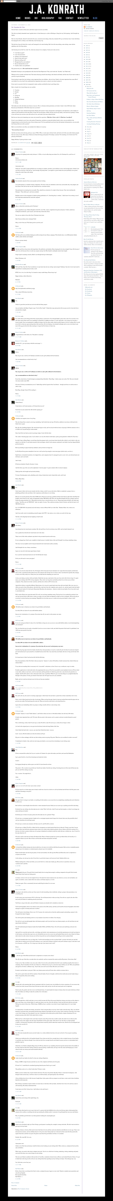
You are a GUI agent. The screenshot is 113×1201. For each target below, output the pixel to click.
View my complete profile (91, 30)
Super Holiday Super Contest (94, 108)
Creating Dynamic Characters (94, 121)
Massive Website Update (92, 106)
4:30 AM (18, 199)
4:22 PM (17, 1179)
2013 (87, 66)
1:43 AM (18, 174)
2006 (87, 82)
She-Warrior (18, 1168)
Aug (88, 133)
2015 (87, 61)
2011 (87, 71)
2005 (87, 84)
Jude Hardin (18, 298)
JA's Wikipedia (88, 295)
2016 (87, 59)
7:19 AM (18, 994)
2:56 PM (17, 681)
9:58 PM (17, 978)
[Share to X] (38, 143)
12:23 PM (18, 228)
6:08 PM (17, 866)
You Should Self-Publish (89, 260)
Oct (88, 129)
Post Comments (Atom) (23, 1189)
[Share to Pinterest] (41, 143)
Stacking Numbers (91, 113)
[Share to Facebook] (39, 143)
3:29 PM (17, 260)
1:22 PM (17, 616)
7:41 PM (17, 885)
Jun (88, 138)
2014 (87, 64)
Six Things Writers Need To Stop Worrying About (91, 215)
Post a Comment (15, 1182)
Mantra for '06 (90, 88)
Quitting (89, 111)
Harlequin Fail (94, 192)
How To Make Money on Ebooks (91, 204)
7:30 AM (18, 312)
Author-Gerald (18, 178)
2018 (87, 55)
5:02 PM (17, 1118)
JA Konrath (18, 232)
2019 (87, 52)
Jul (88, 136)
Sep (88, 131)
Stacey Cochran (19, 152)
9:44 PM (17, 949)
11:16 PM (18, 519)
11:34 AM (18, 564)
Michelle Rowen (19, 264)
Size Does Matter (91, 115)
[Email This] (34, 143)
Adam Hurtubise (19, 747)
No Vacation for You (91, 91)
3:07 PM (17, 707)
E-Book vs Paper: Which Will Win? (95, 99)
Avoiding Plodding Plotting (93, 124)
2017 (87, 57)
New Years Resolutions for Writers (95, 101)
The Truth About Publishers (93, 104)
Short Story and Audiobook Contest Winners (93, 96)
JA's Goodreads (88, 291)
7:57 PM (17, 396)
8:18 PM (17, 412)
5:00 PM (17, 840)
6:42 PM (17, 1139)
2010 (87, 73)
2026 (87, 45)
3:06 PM (17, 689)
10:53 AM (18, 162)
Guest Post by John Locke (97, 248)
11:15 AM (18, 337)
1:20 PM (17, 242)
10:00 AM (18, 1051)
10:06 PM (18, 481)
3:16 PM (17, 743)
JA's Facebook (88, 289)
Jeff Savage (18, 568)
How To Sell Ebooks (88, 239)
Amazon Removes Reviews (90, 182)
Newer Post (14, 1185)
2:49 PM (17, 632)
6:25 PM (17, 282)
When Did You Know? (92, 93)
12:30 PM (18, 600)
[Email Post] (31, 142)
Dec (88, 86)
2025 (87, 48)
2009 (87, 75)
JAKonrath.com (88, 287)
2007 (87, 80)
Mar (88, 143)
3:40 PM (17, 779)
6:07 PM (17, 345)
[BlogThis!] (36, 143)
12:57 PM (18, 1164)
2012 (87, 68)
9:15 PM (17, 294)
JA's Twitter (87, 293)
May (88, 140)
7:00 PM (17, 361)
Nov (88, 127)
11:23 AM (18, 1104)
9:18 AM (18, 1026)
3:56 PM (17, 793)
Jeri (16, 870)
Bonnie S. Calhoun (20, 341)
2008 (87, 77)
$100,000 (93, 227)
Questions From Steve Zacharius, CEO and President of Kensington (93, 271)
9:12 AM (18, 328)
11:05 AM (18, 1091)
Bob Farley (18, 316)
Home (45, 1185)
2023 (87, 50)
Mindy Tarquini (19, 246)
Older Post (77, 1185)
